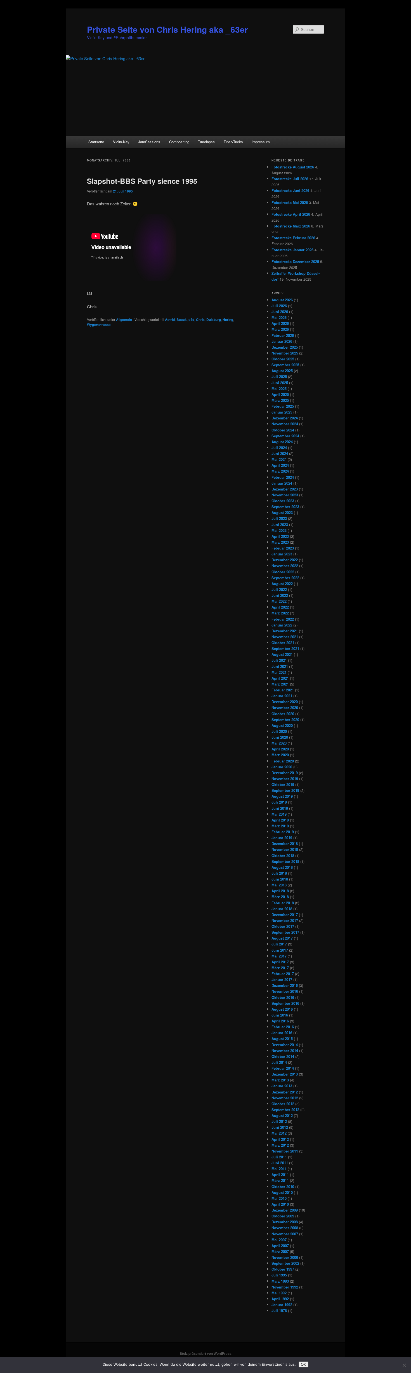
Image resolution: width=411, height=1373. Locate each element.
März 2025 (280, 400)
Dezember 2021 (284, 630)
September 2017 (285, 932)
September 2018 (285, 861)
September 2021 (285, 648)
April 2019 (280, 820)
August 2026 (282, 299)
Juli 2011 (279, 1157)
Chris (200, 319)
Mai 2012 (279, 1133)
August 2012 (282, 1115)
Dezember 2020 (284, 701)
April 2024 (280, 465)
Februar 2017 (282, 973)
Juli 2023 (279, 518)
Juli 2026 (279, 305)
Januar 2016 (281, 1032)
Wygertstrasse (99, 324)
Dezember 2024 (284, 418)
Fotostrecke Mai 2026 (289, 202)
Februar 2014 (282, 1068)
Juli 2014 (279, 1062)
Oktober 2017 (282, 926)
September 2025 (285, 364)
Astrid (170, 319)
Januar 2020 (281, 766)
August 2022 (282, 583)
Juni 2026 (279, 311)
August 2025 (282, 370)
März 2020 (280, 754)
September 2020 (285, 719)
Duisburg (213, 319)
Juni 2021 (279, 666)
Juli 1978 (279, 1310)
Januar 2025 (281, 412)
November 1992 (284, 1287)
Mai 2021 (279, 672)
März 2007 (280, 1251)
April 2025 (280, 394)
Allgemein (124, 319)
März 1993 (280, 1281)
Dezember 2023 (284, 489)
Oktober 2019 (282, 784)
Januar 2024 (281, 483)
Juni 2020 (279, 737)
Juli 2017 (279, 944)
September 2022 (285, 577)
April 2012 (280, 1139)
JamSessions (149, 141)
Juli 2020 (279, 731)
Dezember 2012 (284, 1092)
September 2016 (285, 1003)
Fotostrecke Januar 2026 (292, 249)
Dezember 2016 (284, 985)
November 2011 (284, 1151)
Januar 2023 (281, 554)
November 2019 (284, 778)
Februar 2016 (282, 1026)
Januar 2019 (281, 837)
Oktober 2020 (282, 713)
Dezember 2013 (284, 1074)
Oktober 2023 (282, 500)
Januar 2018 (281, 908)
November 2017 (284, 920)
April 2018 (280, 890)
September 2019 (285, 790)
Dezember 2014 (284, 1044)
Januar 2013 (281, 1085)
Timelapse (206, 141)
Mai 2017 (279, 956)
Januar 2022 (281, 625)
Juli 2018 (279, 873)
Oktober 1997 (282, 1269)
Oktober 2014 (282, 1056)
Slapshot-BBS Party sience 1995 (142, 181)
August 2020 (282, 725)
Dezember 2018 (284, 843)
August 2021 (282, 654)
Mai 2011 (279, 1168)
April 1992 (280, 1298)
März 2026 (280, 329)
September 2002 (285, 1263)
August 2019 (282, 796)
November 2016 (284, 991)
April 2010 (280, 1204)
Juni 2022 (279, 595)
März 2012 (280, 1145)
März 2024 (280, 471)
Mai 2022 (279, 601)
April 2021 (280, 678)
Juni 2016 (279, 1015)
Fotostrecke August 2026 (292, 167)
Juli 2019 (279, 802)
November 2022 (284, 565)
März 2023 (280, 542)
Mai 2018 (279, 885)
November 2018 (284, 849)
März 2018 (280, 896)
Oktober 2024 (282, 430)
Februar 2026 (282, 335)
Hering (228, 319)
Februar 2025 (282, 406)
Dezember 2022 (284, 559)
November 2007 (284, 1233)
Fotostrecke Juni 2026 (290, 190)
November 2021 (284, 636)
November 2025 (284, 353)
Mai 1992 (279, 1292)
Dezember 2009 (284, 1210)
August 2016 (282, 1009)
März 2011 (280, 1180)
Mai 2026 (279, 317)
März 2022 (280, 613)
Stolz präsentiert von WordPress (206, 1353)
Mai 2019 (279, 814)
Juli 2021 (279, 660)
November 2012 (284, 1097)
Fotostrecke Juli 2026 (289, 178)
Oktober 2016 (282, 997)
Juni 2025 (279, 382)
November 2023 (284, 494)
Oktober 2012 (282, 1103)
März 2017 (280, 967)
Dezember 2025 (284, 347)
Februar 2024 (282, 477)
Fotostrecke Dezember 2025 (295, 261)
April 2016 (280, 1021)
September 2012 (285, 1109)
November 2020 (284, 707)
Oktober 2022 (282, 571)
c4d (191, 319)
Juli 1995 (279, 1275)
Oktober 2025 (282, 359)
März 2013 (280, 1080)
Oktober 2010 (282, 1186)
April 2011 (280, 1174)
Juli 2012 (279, 1121)
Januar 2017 (281, 979)
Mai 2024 (279, 459)
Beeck (181, 319)
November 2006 (284, 1257)
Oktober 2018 (282, 855)
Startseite (96, 141)
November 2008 (284, 1227)
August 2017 (282, 938)
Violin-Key (121, 141)
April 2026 (280, 323)
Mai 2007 (279, 1239)
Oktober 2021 (282, 642)
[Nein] (404, 1365)
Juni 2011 (279, 1162)
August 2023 (282, 512)
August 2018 (282, 867)
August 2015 (282, 1038)
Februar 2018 (282, 902)
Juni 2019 (279, 808)
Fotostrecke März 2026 (290, 226)
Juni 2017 (279, 950)
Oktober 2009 (282, 1216)
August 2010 (282, 1192)
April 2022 (280, 607)
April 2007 (280, 1245)
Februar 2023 (282, 548)
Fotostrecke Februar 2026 (293, 237)
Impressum (261, 141)
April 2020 (280, 749)
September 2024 (285, 435)
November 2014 (284, 1050)
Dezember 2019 (284, 772)
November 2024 (284, 423)
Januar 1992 (281, 1304)
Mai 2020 (279, 743)
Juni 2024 (279, 453)
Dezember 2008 (284, 1221)
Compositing (179, 141)
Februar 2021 (282, 690)
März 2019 (280, 826)
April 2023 (280, 536)
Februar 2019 (282, 831)
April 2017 (280, 961)
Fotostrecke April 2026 (290, 214)
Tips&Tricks (233, 141)
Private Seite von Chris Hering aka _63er (167, 29)
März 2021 (280, 684)
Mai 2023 (279, 530)
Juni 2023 (279, 524)
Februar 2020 (282, 761)
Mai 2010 (279, 1198)
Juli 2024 (279, 447)
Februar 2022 (282, 619)
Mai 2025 (279, 388)
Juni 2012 (279, 1127)
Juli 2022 (279, 589)
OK (303, 1364)
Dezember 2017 (284, 914)
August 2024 (282, 441)
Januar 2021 (281, 695)
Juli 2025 (279, 376)
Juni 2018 (279, 879)
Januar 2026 (281, 341)
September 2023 (285, 506)
